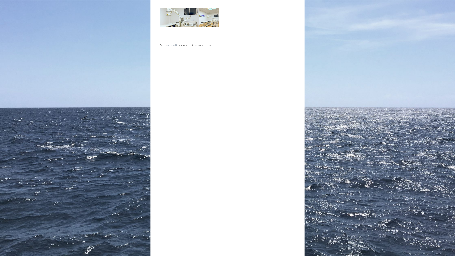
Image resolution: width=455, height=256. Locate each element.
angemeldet (173, 45)
